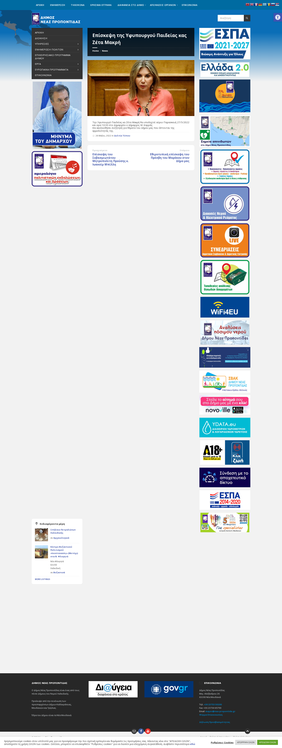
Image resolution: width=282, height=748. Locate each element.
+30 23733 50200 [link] (213, 704)
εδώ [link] (192, 744)
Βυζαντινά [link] (59, 572)
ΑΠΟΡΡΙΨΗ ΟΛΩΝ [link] (245, 742)
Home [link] (95, 50)
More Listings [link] (42, 579)
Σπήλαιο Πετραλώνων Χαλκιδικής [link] (63, 531)
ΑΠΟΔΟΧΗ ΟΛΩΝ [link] (267, 742)
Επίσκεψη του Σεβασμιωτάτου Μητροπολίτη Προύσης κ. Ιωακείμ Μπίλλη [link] (110, 159)
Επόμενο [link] (184, 150)
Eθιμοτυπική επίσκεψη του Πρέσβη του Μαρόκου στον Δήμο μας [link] (169, 157)
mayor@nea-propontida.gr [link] (220, 711)
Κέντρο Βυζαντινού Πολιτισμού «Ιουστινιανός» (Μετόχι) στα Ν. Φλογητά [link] (64, 551)
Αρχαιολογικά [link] (61, 537)
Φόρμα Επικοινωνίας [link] (211, 714)
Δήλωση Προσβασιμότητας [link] (214, 722)
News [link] (105, 50)
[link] (278, 17)
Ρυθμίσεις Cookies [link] (222, 742)
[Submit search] (247, 18)
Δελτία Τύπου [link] (122, 135)
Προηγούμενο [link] (99, 150)
